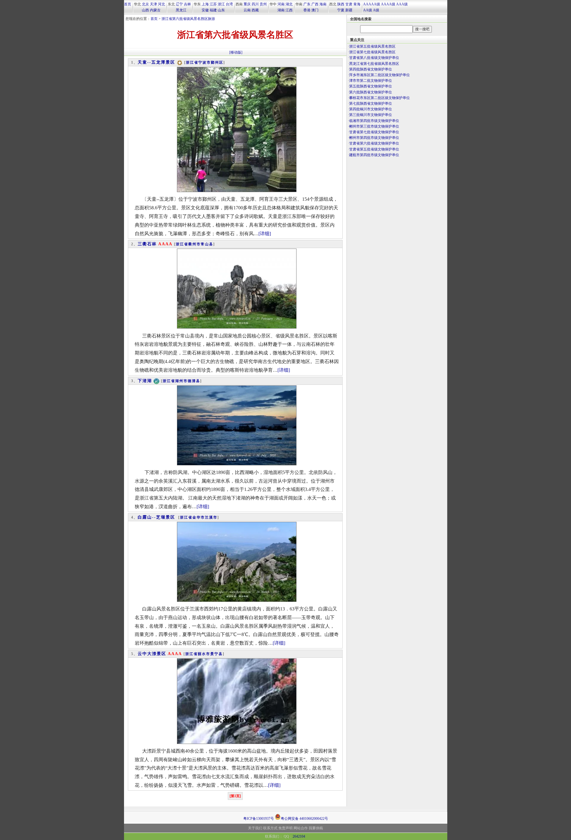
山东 (221, 10)
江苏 (213, 4)
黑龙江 (181, 10)
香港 (306, 10)
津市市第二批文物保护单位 (370, 80)
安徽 (205, 10)
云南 (247, 10)
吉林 (187, 4)
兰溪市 (211, 517)
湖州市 (181, 381)
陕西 (340, 4)
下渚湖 (145, 381)
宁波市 (204, 62)
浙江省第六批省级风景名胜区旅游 (188, 19)
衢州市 (194, 244)
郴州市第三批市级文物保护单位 (374, 126)
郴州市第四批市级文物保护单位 (374, 138)
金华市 (198, 517)
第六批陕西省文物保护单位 (370, 92)
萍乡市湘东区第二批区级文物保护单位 (379, 75)
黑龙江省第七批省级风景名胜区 (374, 64)
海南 (323, 4)
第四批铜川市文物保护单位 (370, 109)
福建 (213, 10)
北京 (145, 4)
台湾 (229, 4)
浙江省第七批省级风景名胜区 (372, 52)
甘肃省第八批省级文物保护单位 (374, 58)
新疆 (348, 10)
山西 (145, 10)
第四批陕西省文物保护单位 (370, 69)
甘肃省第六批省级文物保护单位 (374, 143)
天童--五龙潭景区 (156, 62)
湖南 (281, 10)
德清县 (194, 381)
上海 (205, 4)
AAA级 (402, 4)
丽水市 (204, 654)
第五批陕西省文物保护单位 (370, 86)
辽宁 (179, 4)
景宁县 (216, 654)
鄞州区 (217, 62)
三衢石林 (147, 244)
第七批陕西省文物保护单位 (370, 103)
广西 (315, 4)
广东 (306, 4)
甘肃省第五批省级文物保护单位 (374, 149)
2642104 (299, 836)
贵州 (263, 4)
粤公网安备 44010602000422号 (304, 818)
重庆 (247, 4)
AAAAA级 (371, 4)
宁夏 (340, 10)
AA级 (367, 10)
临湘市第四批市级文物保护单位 (374, 121)
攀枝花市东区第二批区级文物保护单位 (379, 98)
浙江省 (192, 62)
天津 (153, 4)
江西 (289, 10)
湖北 (289, 4)
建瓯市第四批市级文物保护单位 (374, 155)
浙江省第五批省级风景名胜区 (372, 46)
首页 (127, 4)
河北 (161, 4)
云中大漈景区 (152, 653)
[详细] (264, 233)
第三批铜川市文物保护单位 (370, 115)
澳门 (315, 10)
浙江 (221, 4)
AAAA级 (388, 4)
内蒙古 (155, 10)
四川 (255, 4)
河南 (281, 4)
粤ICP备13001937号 (258, 819)
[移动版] (235, 52)
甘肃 (348, 4)
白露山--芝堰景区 (156, 517)
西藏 (255, 10)
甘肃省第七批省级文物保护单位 (374, 132)
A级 (376, 10)
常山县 (207, 244)
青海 (356, 4)
